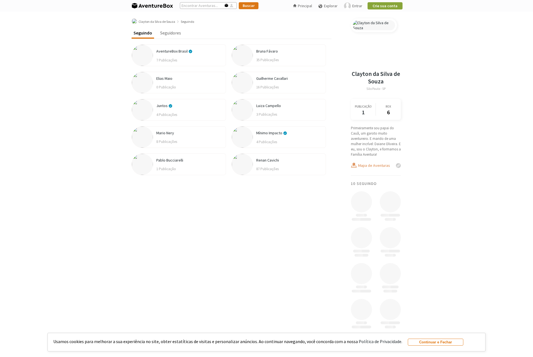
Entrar (357, 5)
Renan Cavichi (267, 160)
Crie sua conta (385, 5)
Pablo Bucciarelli (169, 160)
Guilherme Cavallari (272, 78)
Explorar (331, 5)
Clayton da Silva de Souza (376, 77)
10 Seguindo (364, 183)
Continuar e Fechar (435, 342)
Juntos (162, 105)
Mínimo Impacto (269, 132)
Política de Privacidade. (380, 341)
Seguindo (143, 33)
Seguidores (170, 33)
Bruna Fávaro (267, 51)
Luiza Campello (268, 105)
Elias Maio (164, 78)
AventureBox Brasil (172, 51)
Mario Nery (165, 132)
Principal (305, 5)
